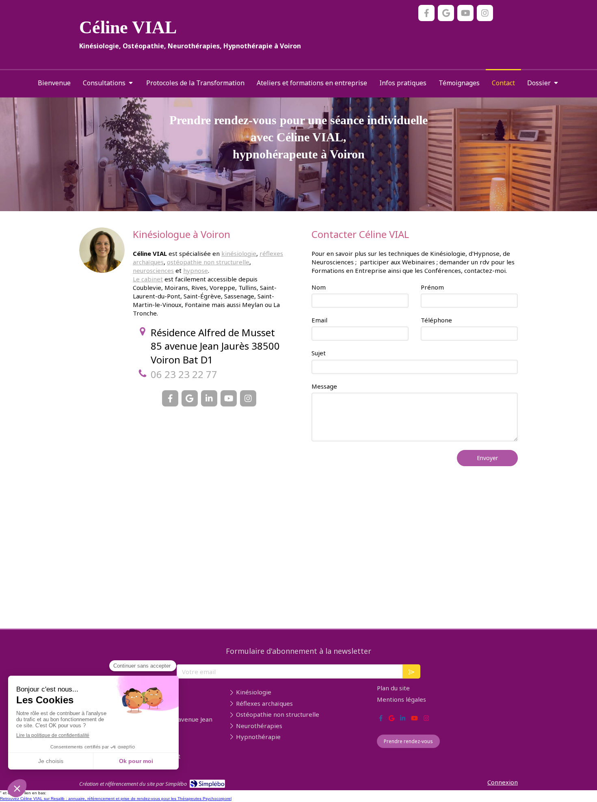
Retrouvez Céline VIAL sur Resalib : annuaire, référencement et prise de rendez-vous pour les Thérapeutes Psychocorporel (115, 798)
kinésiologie (238, 253)
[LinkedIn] (209, 398)
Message (324, 386)
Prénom (432, 287)
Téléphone (436, 320)
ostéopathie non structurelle (208, 262)
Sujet (318, 353)
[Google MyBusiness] (446, 13)
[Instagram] (485, 13)
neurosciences (153, 270)
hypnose (195, 270)
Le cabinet (148, 279)
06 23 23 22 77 (184, 374)
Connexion (502, 782)
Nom (318, 287)
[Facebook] (426, 13)
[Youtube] (465, 13)
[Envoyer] (411, 671)
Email (319, 320)
